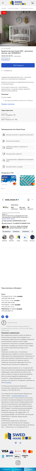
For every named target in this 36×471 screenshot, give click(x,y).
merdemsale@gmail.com (19, 396)
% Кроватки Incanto (27, 8)
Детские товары (13, 8)
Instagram (18, 469)
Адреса (30, 469)
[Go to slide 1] (1, 45)
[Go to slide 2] (2, 45)
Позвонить (6, 469)
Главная (3, 8)
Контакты (8, 382)
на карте (20, 296)
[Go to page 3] (4, 188)
